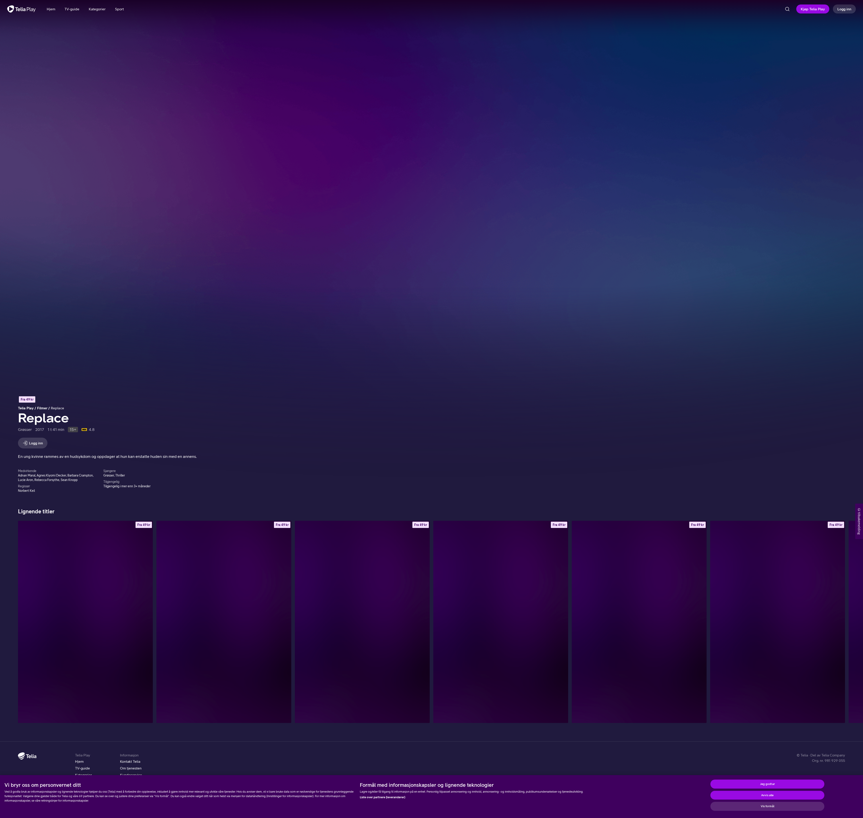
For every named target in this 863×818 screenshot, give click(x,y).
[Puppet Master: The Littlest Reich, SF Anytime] (500, 622)
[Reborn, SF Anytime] (639, 622)
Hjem (79, 761)
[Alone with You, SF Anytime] (85, 622)
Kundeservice (131, 775)
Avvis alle (767, 795)
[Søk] (787, 9)
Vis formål (767, 806)
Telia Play (26, 408)
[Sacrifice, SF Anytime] (223, 622)
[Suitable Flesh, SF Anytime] (362, 622)
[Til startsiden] (21, 9)
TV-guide (82, 768)
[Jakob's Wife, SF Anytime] (777, 622)
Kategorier (83, 775)
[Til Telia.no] (27, 756)
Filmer (42, 408)
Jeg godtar (767, 784)
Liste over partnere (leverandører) (382, 797)
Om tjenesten (131, 768)
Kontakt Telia (130, 761)
